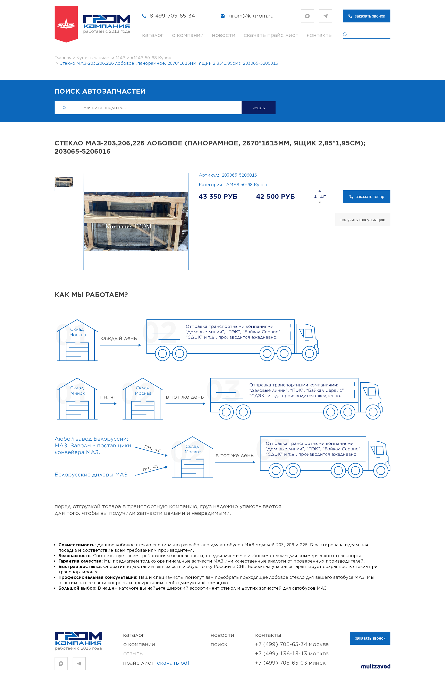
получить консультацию (362, 220)
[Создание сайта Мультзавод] (375, 667)
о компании (188, 35)
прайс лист (156, 663)
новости (223, 35)
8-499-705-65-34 (172, 16)
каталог (153, 35)
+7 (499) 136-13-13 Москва (292, 653)
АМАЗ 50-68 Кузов (246, 184)
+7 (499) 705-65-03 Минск (290, 663)
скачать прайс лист (271, 35)
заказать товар (370, 196)
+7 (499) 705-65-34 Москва (292, 644)
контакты (320, 35)
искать (258, 108)
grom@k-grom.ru (251, 16)
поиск (219, 644)
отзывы (133, 653)
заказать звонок (370, 16)
